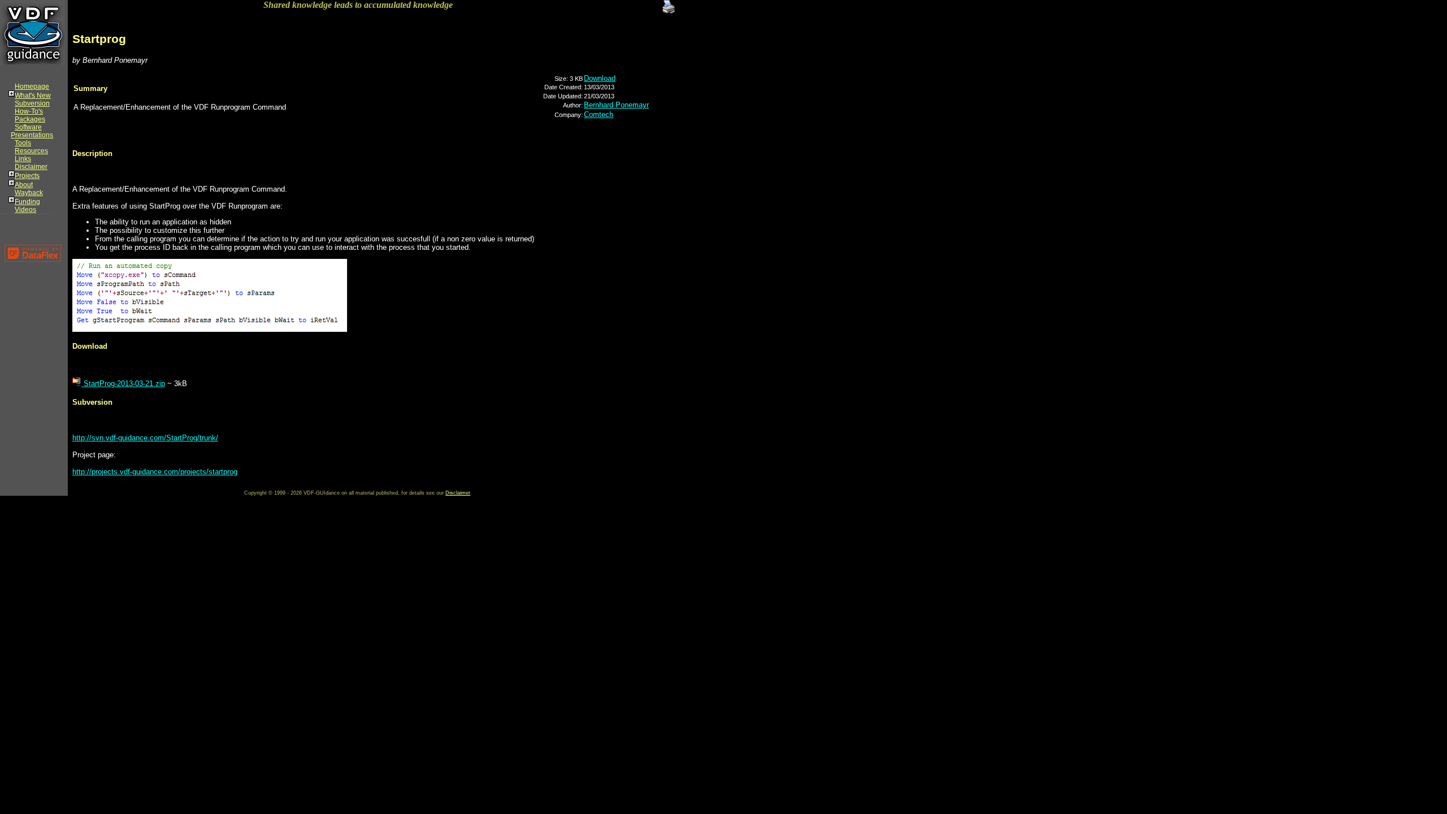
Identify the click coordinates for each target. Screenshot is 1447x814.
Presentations (32, 135)
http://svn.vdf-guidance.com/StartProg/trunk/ (145, 438)
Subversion (32, 103)
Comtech (598, 114)
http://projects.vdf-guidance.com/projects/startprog (154, 471)
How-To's (29, 111)
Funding (27, 202)
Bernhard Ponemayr (616, 105)
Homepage (32, 86)
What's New (33, 95)
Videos (25, 210)
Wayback (29, 193)
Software (28, 127)
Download (600, 78)
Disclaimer (31, 167)
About (24, 185)
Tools (23, 143)
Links (23, 159)
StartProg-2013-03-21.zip (123, 383)
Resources (31, 151)
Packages (30, 119)
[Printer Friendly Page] (668, 5)
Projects (27, 176)
